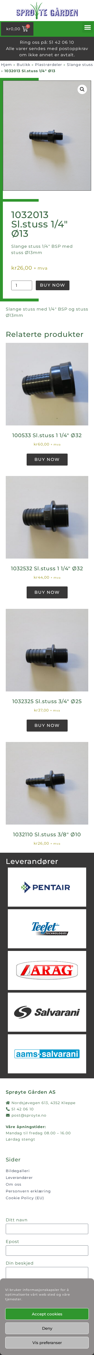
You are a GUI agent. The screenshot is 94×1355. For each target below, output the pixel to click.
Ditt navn (17, 1220)
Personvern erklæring (28, 1191)
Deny (47, 1328)
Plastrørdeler (48, 65)
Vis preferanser (47, 1342)
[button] (87, 27)
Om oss (13, 1184)
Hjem (6, 65)
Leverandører (19, 1177)
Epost (12, 1242)
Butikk (23, 65)
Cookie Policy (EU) (25, 1198)
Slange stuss (80, 65)
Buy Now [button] (47, 459)
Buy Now (52, 285)
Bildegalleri (18, 1170)
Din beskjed (20, 1263)
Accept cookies (47, 1313)
